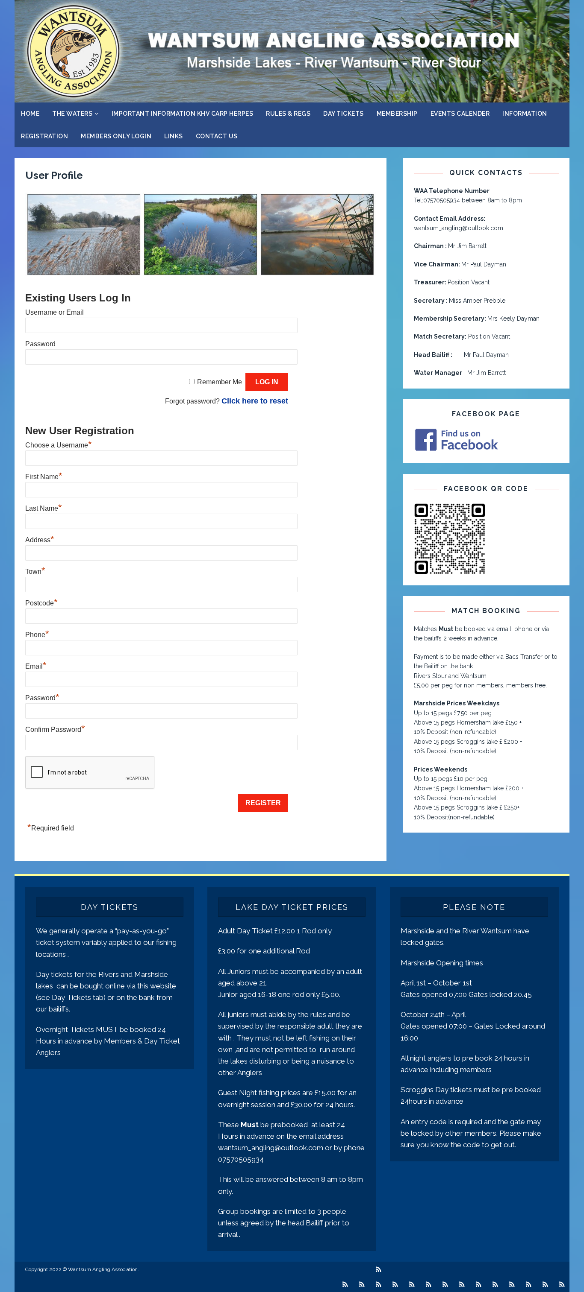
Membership (397, 113)
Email (36, 666)
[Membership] (461, 1284)
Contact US (217, 136)
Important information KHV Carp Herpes (183, 113)
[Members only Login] (528, 1284)
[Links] (545, 1284)
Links (173, 136)
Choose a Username (58, 445)
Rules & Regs (288, 113)
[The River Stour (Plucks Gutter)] (378, 1284)
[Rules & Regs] (428, 1284)
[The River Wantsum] (361, 1284)
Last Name (43, 508)
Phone (37, 634)
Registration (44, 136)
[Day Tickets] (445, 1284)
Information (524, 113)
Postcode (41, 603)
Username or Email (54, 312)
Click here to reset (254, 401)
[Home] (345, 1284)
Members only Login (116, 136)
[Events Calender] (478, 1284)
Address (39, 540)
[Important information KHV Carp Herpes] (411, 1284)
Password (40, 344)
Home (30, 113)
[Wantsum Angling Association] (292, 97)
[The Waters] (378, 1269)
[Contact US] (562, 1284)
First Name (43, 476)
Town (35, 571)
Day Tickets (343, 113)
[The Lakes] (395, 1284)
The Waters (72, 113)
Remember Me (219, 382)
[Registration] (511, 1284)
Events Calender (460, 113)
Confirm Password (55, 729)
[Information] (495, 1284)
